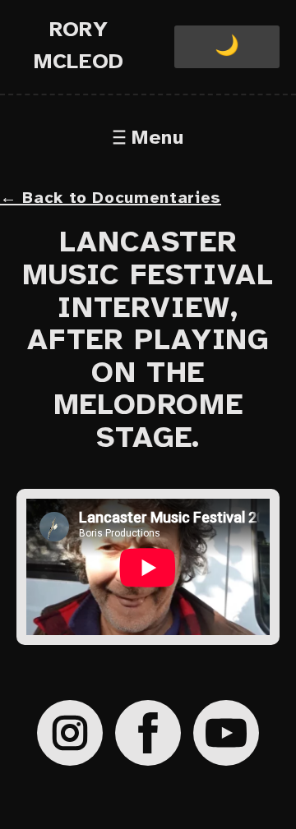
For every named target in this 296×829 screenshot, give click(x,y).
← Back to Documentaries (110, 198)
